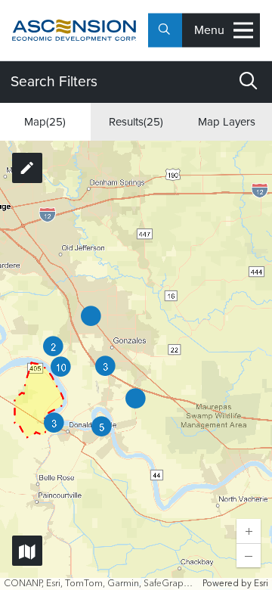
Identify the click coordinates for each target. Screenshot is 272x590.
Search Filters (54, 81)
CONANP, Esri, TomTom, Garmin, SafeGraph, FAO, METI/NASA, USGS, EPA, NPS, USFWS (101, 584)
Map (45, 122)
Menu (209, 30)
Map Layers (226, 122)
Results (136, 122)
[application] (136, 365)
